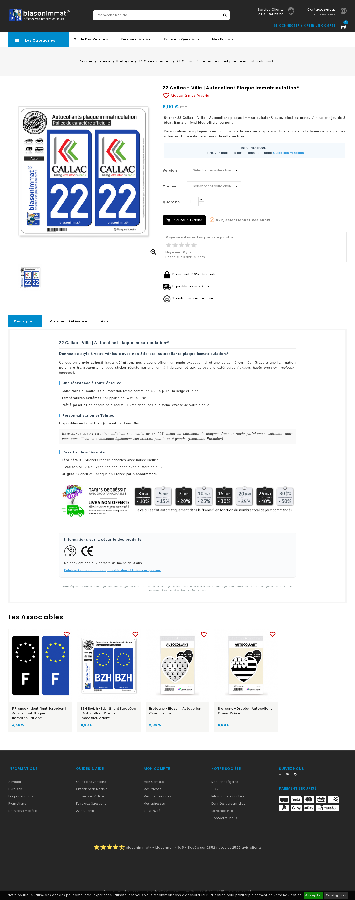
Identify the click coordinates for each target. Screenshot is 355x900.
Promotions (17, 804)
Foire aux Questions (181, 39)
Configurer (336, 895)
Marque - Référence (68, 321)
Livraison (15, 789)
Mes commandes (157, 796)
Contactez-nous (224, 818)
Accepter (313, 895)
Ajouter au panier (184, 220)
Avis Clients (85, 811)
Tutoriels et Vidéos (90, 796)
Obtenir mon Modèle (91, 789)
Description (25, 321)
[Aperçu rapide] (45, 633)
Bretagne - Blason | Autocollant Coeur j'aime (176, 711)
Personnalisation (136, 39)
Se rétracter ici (222, 811)
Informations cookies (227, 796)
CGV (214, 789)
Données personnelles (228, 804)
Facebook (282, 775)
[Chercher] (225, 15)
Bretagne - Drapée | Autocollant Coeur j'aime (245, 711)
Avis (105, 321)
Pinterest (289, 775)
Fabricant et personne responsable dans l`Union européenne (112, 570)
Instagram (297, 775)
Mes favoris (222, 39)
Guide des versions (91, 782)
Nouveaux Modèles (23, 811)
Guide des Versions (91, 39)
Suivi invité (152, 811)
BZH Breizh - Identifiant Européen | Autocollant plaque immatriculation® (108, 713)
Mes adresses (154, 804)
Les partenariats (21, 796)
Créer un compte (320, 25)
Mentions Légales (224, 782)
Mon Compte (154, 782)
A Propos (15, 782)
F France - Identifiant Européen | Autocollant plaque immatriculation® (39, 713)
